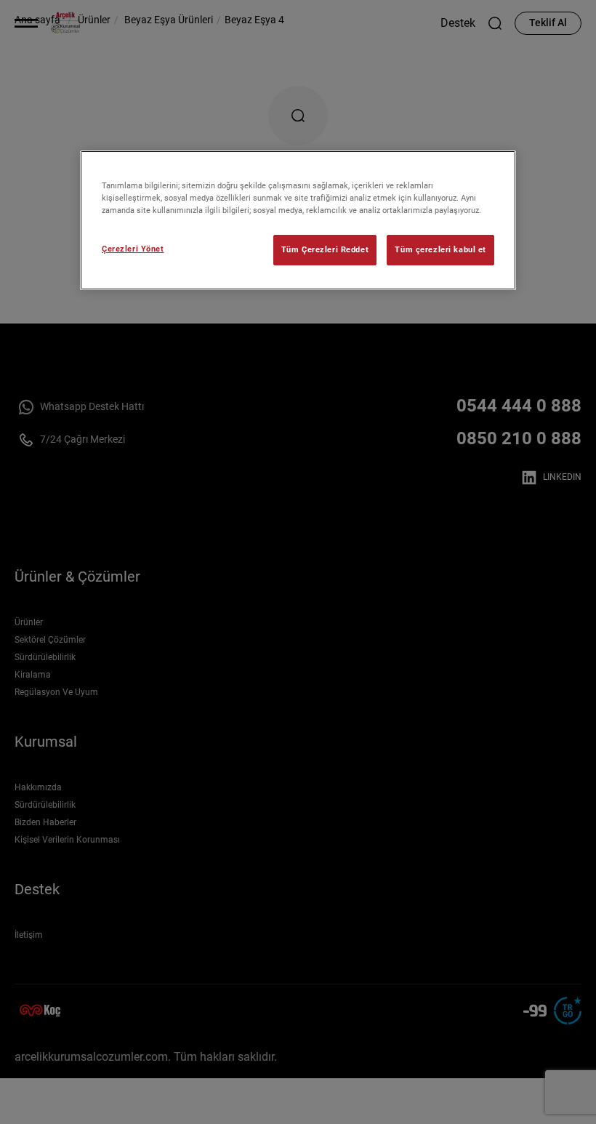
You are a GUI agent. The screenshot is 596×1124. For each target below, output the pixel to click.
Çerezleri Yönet (133, 249)
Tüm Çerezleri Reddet (325, 249)
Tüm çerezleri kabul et (440, 249)
